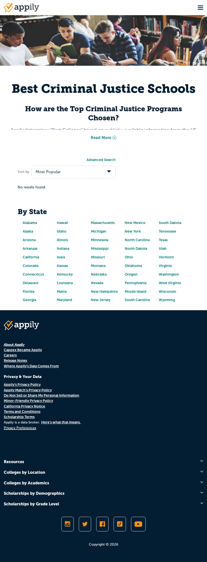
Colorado (31, 266)
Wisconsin (167, 291)
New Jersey (100, 300)
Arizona (29, 240)
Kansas (62, 266)
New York (133, 231)
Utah (163, 248)
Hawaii (62, 223)
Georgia (29, 300)
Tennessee (167, 231)
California (31, 257)
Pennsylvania (135, 283)
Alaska (28, 231)
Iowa (61, 257)
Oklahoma (133, 266)
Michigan (98, 231)
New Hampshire (104, 291)
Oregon (131, 274)
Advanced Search (101, 160)
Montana (98, 266)
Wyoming (167, 300)
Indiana (63, 248)
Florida (28, 291)
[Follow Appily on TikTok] (120, 524)
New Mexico (135, 223)
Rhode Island (135, 291)
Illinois (62, 240)
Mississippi (100, 248)
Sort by (23, 172)
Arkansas (30, 248)
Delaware (30, 283)
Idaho (61, 231)
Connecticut (33, 274)
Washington (169, 274)
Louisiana (65, 283)
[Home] (21, 7)
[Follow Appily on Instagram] (67, 524)
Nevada (97, 283)
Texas (163, 240)
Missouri (98, 257)
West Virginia (170, 283)
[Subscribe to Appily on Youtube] (138, 524)
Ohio (129, 257)
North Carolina (137, 240)
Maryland (64, 300)
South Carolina (137, 300)
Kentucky (65, 274)
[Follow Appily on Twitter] (85, 524)
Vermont (166, 257)
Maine (62, 291)
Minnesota (99, 240)
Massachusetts (103, 223)
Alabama (30, 223)
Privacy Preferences (20, 428)
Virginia (165, 266)
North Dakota (136, 248)
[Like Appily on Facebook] (102, 524)
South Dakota (170, 223)
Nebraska (99, 274)
